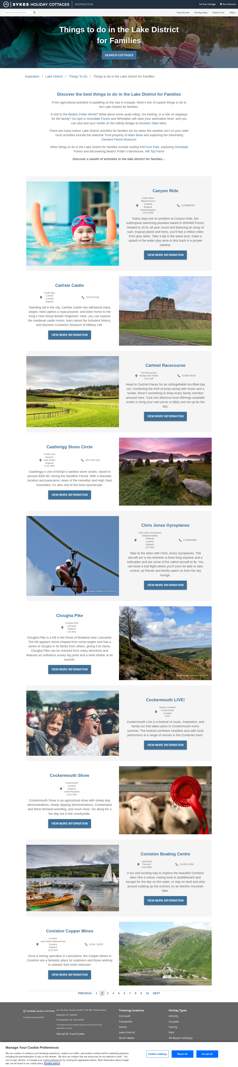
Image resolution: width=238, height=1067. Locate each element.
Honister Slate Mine (152, 123)
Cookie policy (52, 1063)
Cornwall (124, 1016)
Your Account (229, 4)
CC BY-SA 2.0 (110, 591)
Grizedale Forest (98, 118)
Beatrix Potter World (82, 114)
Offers (232, 12)
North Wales (126, 1038)
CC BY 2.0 (204, 675)
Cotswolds (125, 1021)
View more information (165, 900)
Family (173, 1027)
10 (147, 993)
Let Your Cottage (207, 4)
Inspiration (32, 76)
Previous (85, 993)
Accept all (207, 1054)
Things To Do (78, 76)
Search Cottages (119, 55)
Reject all (182, 1054)
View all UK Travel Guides (70, 1033)
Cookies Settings (157, 1054)
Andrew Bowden (189, 981)
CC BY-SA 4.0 (203, 341)
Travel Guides (182, 12)
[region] (119, 1054)
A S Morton (193, 675)
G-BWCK (99, 591)
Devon (123, 1027)
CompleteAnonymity (188, 341)
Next (156, 993)
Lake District (54, 76)
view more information (165, 254)
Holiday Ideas (200, 12)
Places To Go (218, 12)
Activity (173, 1016)
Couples (174, 1021)
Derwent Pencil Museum (119, 139)
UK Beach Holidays (181, 1038)
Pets (171, 1032)
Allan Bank (135, 135)
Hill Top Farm (154, 151)
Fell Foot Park (149, 147)
